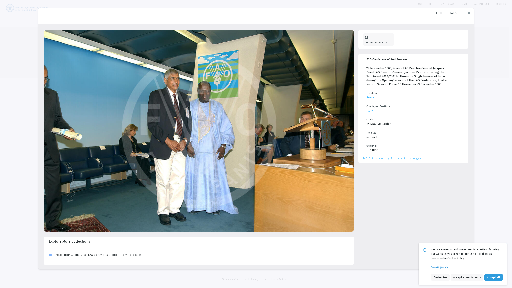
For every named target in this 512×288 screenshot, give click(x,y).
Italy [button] (369, 110)
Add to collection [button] (376, 42)
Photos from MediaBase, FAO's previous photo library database (97, 255)
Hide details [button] (448, 13)
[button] (469, 12)
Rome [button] (370, 97)
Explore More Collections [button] (69, 241)
